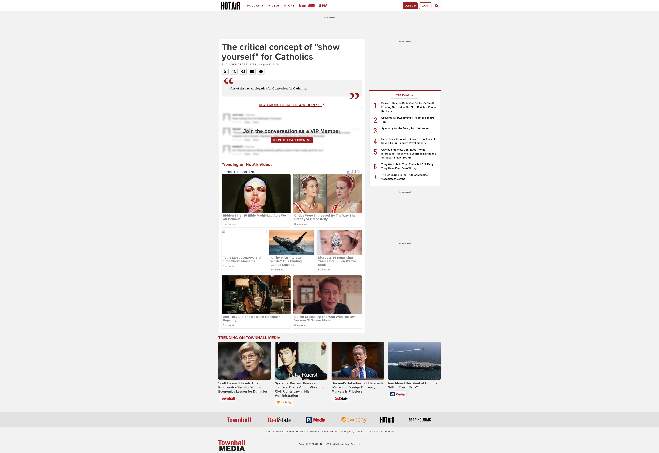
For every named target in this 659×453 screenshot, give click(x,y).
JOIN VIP (410, 5)
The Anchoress (235, 64)
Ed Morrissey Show (285, 431)
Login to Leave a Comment (291, 140)
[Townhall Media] (231, 445)
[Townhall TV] (307, 5)
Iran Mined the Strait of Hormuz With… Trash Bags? (412, 385)
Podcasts (255, 5)
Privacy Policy (347, 431)
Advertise (314, 431)
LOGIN (425, 5)
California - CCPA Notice (382, 431)
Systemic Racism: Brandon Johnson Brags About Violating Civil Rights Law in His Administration (299, 389)
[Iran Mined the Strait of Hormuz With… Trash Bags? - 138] (414, 361)
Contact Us (361, 431)
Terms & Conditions (330, 431)
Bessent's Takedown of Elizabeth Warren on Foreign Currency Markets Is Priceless (357, 387)
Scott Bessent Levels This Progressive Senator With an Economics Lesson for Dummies (243, 387)
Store (289, 5)
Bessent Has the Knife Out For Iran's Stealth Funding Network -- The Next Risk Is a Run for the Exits (409, 107)
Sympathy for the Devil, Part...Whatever (405, 128)
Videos (274, 5)
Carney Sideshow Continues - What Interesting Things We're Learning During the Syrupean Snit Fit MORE (408, 153)
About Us (269, 431)
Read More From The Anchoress (290, 105)
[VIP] (323, 5)
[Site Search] (437, 5)
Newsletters (302, 431)
